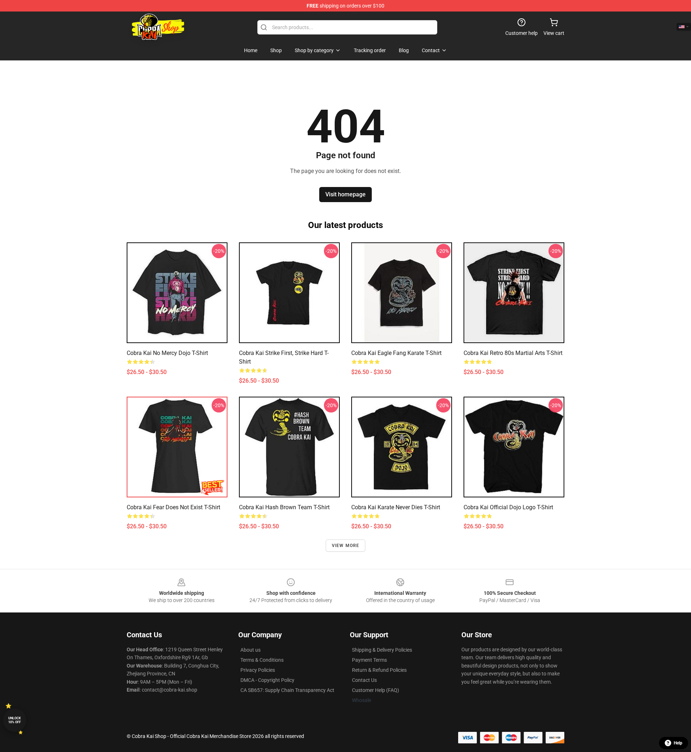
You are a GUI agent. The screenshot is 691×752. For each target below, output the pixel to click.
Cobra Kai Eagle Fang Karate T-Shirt (396, 353)
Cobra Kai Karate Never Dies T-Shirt (395, 507)
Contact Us (364, 680)
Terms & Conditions (262, 660)
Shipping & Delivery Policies (382, 650)
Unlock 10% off (14, 720)
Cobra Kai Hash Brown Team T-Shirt (284, 507)
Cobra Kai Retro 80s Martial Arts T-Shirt (513, 353)
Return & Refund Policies (379, 670)
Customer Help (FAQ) (375, 690)
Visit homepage (345, 194)
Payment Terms (369, 660)
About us (250, 650)
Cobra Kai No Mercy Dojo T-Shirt (167, 353)
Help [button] (678, 743)
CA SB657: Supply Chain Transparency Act (287, 690)
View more (346, 545)
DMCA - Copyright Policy (267, 680)
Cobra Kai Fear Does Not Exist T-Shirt (173, 507)
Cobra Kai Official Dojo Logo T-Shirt (508, 507)
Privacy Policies (257, 670)
